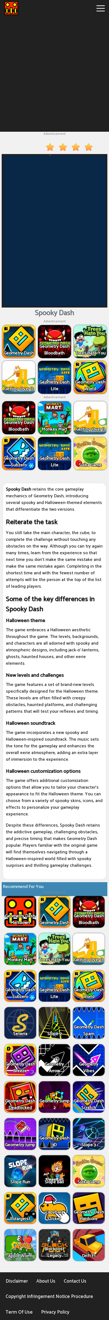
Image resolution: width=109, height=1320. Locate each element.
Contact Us (75, 1281)
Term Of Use (19, 1312)
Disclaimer (17, 1281)
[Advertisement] (54, 73)
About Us (45, 1281)
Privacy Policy (55, 1312)
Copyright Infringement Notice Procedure (49, 1296)
